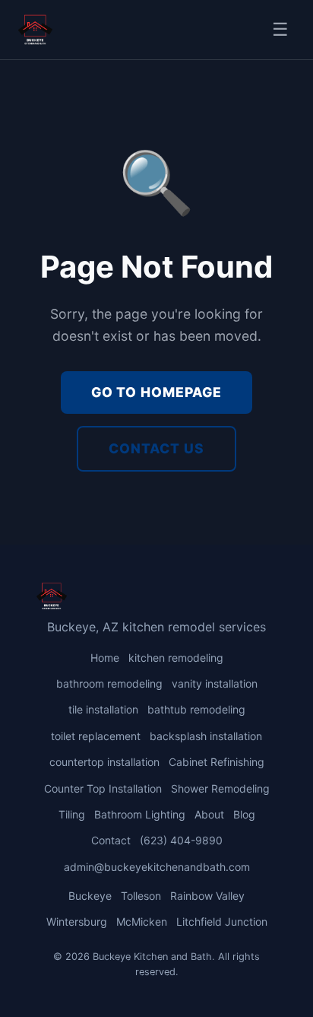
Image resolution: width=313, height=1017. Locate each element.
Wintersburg (76, 921)
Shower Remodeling (220, 788)
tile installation (103, 709)
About (209, 814)
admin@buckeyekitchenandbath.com (157, 866)
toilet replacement (96, 735)
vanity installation (215, 683)
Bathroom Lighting (139, 814)
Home (104, 657)
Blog (244, 814)
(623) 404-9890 (181, 840)
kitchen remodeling (175, 657)
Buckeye (90, 895)
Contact (111, 840)
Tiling (71, 814)
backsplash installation (206, 735)
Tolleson (141, 895)
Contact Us (156, 448)
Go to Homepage (156, 392)
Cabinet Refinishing (216, 761)
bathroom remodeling (109, 683)
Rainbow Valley (207, 895)
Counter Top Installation (103, 788)
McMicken (141, 921)
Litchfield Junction (221, 921)
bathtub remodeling (196, 709)
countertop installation (104, 761)
